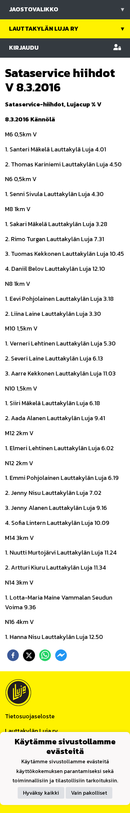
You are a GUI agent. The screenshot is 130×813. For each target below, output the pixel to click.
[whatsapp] (45, 655)
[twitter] (29, 655)
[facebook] (13, 655)
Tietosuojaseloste (30, 716)
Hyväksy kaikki (41, 793)
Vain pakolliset (89, 793)
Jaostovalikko (66, 9)
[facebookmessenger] (61, 655)
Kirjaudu (24, 47)
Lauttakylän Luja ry (66, 28)
